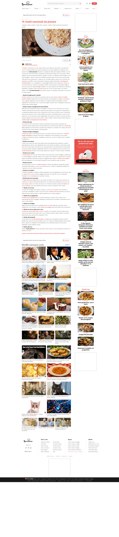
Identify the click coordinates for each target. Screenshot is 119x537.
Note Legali (34, 480)
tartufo (44, 86)
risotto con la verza (54, 191)
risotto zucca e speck (63, 158)
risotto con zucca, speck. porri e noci (32, 211)
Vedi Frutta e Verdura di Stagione (75, 451)
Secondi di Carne (57, 447)
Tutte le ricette (25, 8)
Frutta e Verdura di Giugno (74, 444)
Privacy (37, 480)
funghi (38, 86)
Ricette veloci (47, 8)
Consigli (87, 8)
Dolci (54, 451)
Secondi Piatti (56, 442)
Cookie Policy (42, 480)
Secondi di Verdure (57, 444)
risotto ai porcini (41, 164)
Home (23, 19)
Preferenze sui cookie (49, 480)
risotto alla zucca (27, 155)
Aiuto (55, 480)
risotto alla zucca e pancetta (30, 180)
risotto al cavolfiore (28, 172)
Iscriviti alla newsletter (85, 161)
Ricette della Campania (93, 446)
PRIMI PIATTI (86, 300)
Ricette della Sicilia (92, 447)
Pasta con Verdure (45, 447)
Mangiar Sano (91, 442)
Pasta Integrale (44, 449)
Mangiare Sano (68, 8)
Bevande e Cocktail (57, 449)
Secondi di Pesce (57, 446)
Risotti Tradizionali (45, 451)
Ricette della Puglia (92, 449)
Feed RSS (70, 456)
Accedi (94, 3)
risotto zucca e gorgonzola (30, 197)
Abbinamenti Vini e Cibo (93, 444)
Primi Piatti (43, 444)
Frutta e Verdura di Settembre (74, 449)
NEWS (86, 182)
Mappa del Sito (64, 456)
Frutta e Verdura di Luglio (73, 446)
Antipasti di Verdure (45, 442)
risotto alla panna (26, 150)
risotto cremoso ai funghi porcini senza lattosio (34, 120)
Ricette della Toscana (93, 451)
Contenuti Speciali (50, 456)
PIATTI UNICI (86, 316)
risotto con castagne (46, 207)
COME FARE (86, 65)
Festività (36, 8)
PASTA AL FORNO (86, 332)
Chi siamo (29, 480)
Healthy (77, 8)
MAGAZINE (26, 19)
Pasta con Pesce (44, 446)
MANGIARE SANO (86, 96)
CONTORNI (86, 346)
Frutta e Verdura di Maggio (74, 442)
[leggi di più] (70, 64)
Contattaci (58, 456)
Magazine (56, 8)
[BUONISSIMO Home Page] (27, 4)
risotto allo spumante (37, 219)
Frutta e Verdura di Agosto (73, 447)
